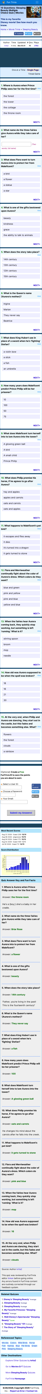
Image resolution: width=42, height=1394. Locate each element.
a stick (7, 357)
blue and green (11, 587)
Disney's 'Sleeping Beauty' (16, 1299)
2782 (36, 46)
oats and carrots (12, 503)
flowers (7, 734)
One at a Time (18, 70)
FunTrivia (15, 1378)
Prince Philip (10, 461)
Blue (18, 1346)
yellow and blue (12, 604)
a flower (8, 179)
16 (5, 689)
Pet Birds (25, 1346)
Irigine (7, 303)
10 (5, 399)
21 (5, 694)
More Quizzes (20, 1372)
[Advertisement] (21, 57)
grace (7, 229)
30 (5, 700)
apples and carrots (13, 497)
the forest (9, 96)
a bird (7, 173)
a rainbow (9, 751)
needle (7, 655)
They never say (12, 315)
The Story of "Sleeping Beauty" (19, 1327)
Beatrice (8, 320)
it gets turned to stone (15, 553)
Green (34, 1346)
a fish (6, 363)
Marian (7, 309)
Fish (4, 1346)
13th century (10, 265)
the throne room (12, 113)
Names (10, 1346)
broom (7, 644)
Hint (39, 88)
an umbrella (10, 368)
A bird (7, 449)
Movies (5, 1343)
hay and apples (12, 491)
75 (5, 416)
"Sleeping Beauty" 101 (14, 1324)
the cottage (10, 107)
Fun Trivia (11, 2)
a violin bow (10, 351)
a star (6, 190)
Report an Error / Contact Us (23, 1391)
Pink (4, 1349)
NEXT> (36, 122)
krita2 (6, 46)
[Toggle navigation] (37, 2)
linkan (11, 1278)
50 (5, 411)
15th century (10, 276)
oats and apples (12, 509)
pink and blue (11, 599)
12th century (10, 270)
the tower (9, 101)
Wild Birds (22, 1343)
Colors (13, 1343)
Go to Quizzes (18, 1366)
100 (5, 405)
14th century (10, 259)
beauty (7, 218)
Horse (32, 1343)
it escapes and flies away (17, 536)
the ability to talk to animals (18, 235)
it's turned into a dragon (16, 547)
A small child (10, 455)
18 (5, 683)
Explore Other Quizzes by (21, 1360)
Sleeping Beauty (12, 1303)
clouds (7, 745)
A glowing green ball (14, 444)
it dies (7, 542)
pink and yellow (12, 593)
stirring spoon (11, 638)
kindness (8, 224)
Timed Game (34, 74)
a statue (8, 185)
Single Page (33, 70)
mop (6, 650)
